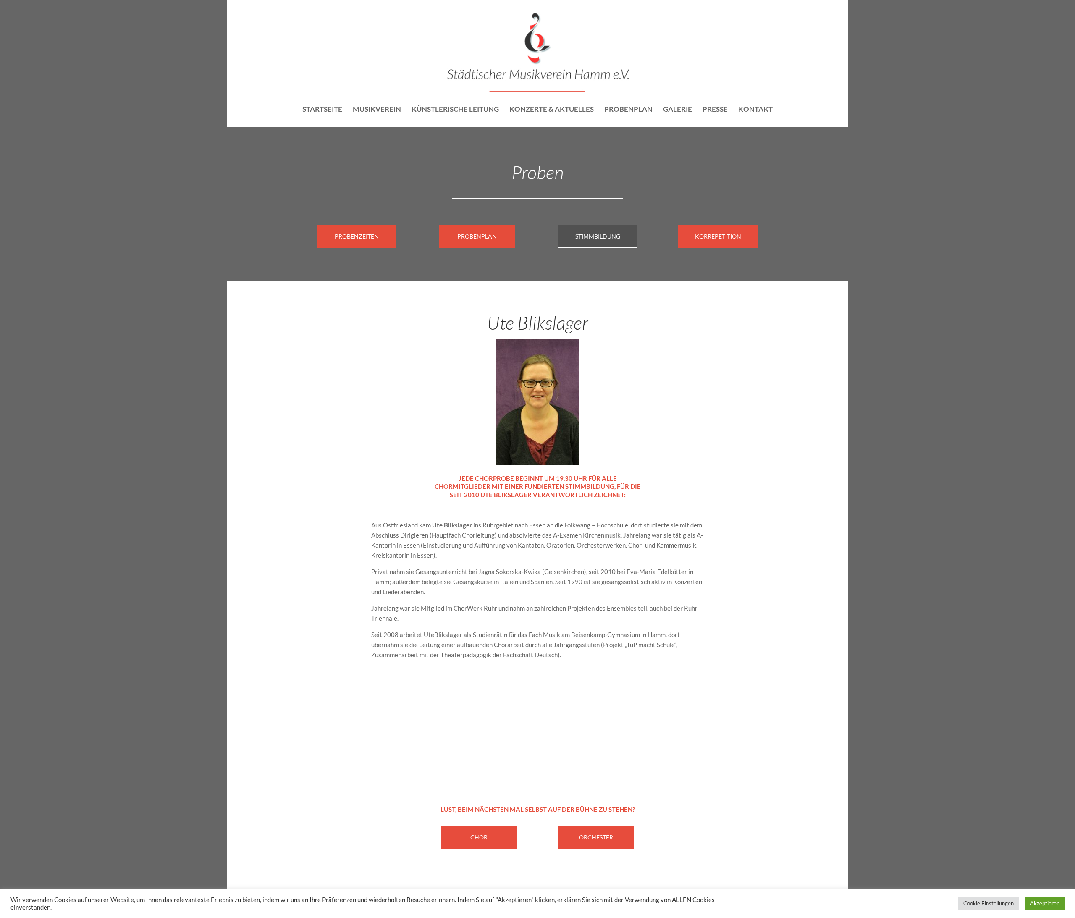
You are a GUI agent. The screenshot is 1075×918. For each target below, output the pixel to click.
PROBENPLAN (477, 236)
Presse (715, 109)
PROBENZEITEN (357, 236)
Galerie (677, 109)
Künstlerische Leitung (455, 109)
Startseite (322, 109)
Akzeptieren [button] (1044, 903)
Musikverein (377, 109)
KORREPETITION (718, 236)
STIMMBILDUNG (597, 236)
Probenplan (628, 109)
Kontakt (755, 109)
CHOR (479, 837)
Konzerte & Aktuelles (551, 109)
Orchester (596, 837)
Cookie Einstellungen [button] (988, 903)
